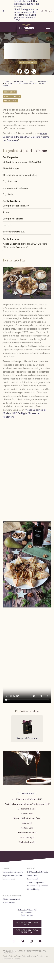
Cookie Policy (8, 956)
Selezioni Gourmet (27, 832)
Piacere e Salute (9, 902)
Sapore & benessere (12, 895)
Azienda (30, 868)
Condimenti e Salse (27, 808)
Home (7, 81)
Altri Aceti (27, 823)
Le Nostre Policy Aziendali (37, 886)
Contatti (7, 868)
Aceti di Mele (27, 813)
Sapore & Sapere (20, 81)
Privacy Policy (21, 956)
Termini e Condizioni (37, 956)
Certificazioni (32, 875)
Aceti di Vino (27, 827)
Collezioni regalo (27, 842)
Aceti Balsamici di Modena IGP (27, 799)
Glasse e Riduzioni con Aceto (27, 818)
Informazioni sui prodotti (13, 872)
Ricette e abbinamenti (39, 81)
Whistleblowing (33, 889)
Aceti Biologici (27, 837)
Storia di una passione (35, 882)
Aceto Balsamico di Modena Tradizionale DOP (27, 804)
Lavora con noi (9, 879)
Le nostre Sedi (32, 879)
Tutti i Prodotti (27, 794)
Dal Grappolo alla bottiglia (37, 872)
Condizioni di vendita (11, 959)
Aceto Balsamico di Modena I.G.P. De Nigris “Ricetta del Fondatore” (26, 137)
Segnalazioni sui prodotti (12, 875)
